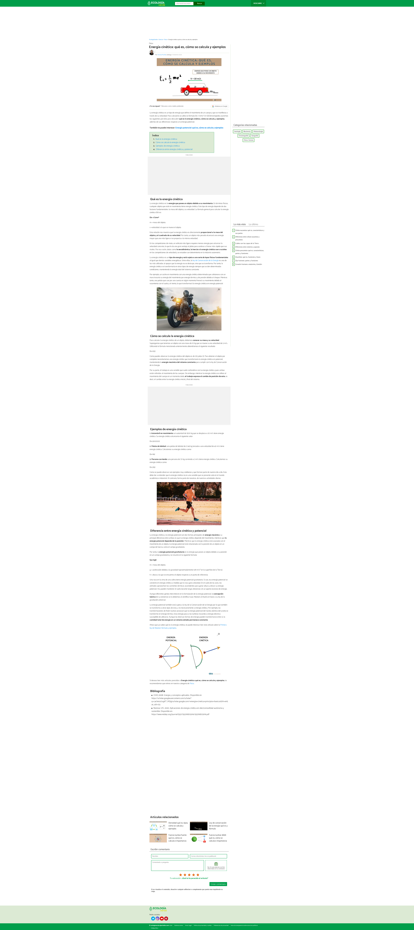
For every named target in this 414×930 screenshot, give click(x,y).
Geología (237, 131)
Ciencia (161, 39)
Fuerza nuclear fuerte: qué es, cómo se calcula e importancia (178, 838)
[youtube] (162, 918)
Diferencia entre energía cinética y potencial (174, 149)
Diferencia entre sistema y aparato (247, 247)
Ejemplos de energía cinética (168, 146)
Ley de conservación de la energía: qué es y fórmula (218, 826)
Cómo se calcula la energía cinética (170, 142)
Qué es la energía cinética (166, 139)
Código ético (154, 928)
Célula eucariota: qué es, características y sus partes (249, 232)
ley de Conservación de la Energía (206, 260)
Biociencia (246, 131)
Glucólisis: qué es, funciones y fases (247, 257)
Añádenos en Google (220, 106)
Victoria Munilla (162, 55)
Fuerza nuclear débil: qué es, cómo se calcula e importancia (218, 838)
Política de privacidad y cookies (203, 925)
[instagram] (157, 918)
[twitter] (153, 918)
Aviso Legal (188, 925)
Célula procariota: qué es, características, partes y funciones (249, 252)
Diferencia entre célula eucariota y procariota (247, 238)
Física (165, 39)
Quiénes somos (178, 925)
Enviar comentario (218, 884)
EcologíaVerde (153, 39)
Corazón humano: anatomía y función (248, 264)
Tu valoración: (175, 878)
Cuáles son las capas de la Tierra (247, 243)
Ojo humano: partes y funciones (246, 260)
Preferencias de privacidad (221, 925)
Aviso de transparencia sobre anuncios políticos (244, 925)
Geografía (254, 135)
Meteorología (258, 131)
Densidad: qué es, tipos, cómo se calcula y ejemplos (178, 826)
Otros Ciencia (248, 140)
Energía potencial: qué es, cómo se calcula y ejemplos (199, 127)
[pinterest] (166, 918)
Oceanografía (243, 135)
